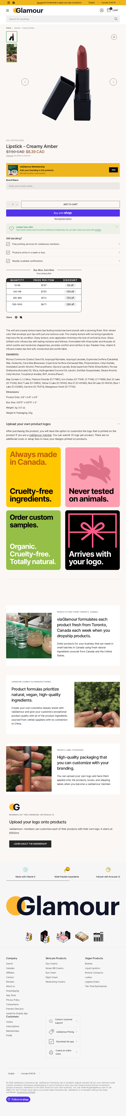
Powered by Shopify (26, 1092)
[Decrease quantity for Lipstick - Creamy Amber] (8, 204)
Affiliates (10, 972)
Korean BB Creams (54, 968)
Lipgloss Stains (92, 981)
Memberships (12, 1031)
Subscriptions (12, 1026)
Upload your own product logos (28, 424)
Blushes (88, 963)
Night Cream (52, 977)
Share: (9, 317)
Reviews (10, 981)
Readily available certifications (27, 261)
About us (10, 986)
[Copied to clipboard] (21, 317)
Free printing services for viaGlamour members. (36, 244)
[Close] (116, 226)
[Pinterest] (13, 2)
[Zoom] (114, 37)
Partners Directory (15, 1008)
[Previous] (25, 82)
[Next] (113, 82)
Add (113, 170)
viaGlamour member (40, 435)
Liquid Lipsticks (92, 968)
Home (8, 28)
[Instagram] (8, 2)
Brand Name (12, 180)
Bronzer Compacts (94, 972)
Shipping (9, 156)
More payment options (63, 219)
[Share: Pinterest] (16, 317)
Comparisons (12, 1004)
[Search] (116, 18)
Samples (10, 968)
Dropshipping (12, 990)
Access (40, 2)
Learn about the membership (30, 843)
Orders (9, 1022)
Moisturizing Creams (55, 981)
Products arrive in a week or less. (28, 252)
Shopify (98, 230)
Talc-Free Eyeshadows (96, 986)
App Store (11, 995)
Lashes (88, 977)
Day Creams (51, 963)
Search (9, 963)
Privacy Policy (13, 1000)
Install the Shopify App (17, 1013)
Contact (10, 977)
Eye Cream (51, 972)
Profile (9, 1035)
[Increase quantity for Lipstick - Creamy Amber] (17, 204)
